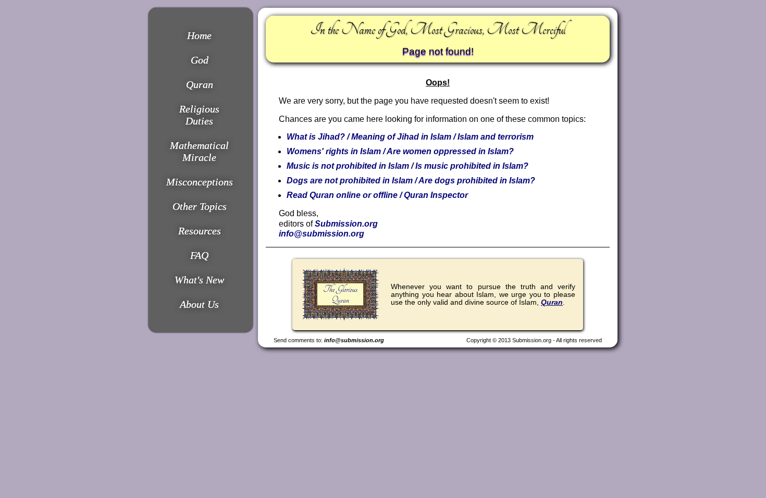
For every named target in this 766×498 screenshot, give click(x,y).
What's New (199, 279)
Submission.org (346, 223)
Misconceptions (199, 182)
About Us (199, 304)
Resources (199, 230)
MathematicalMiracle (199, 151)
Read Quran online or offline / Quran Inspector (377, 195)
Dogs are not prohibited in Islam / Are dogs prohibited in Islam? (411, 180)
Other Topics (199, 206)
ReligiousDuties (199, 115)
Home (199, 35)
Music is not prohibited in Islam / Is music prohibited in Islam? (407, 165)
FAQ (199, 255)
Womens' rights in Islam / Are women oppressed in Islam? (400, 151)
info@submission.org (321, 233)
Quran (199, 84)
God (199, 60)
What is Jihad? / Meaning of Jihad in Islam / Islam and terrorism (410, 136)
